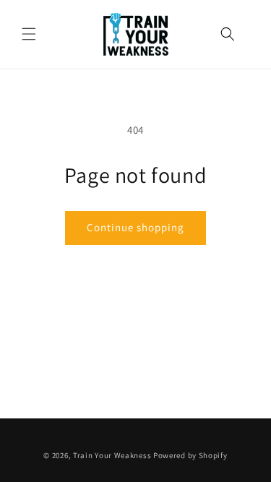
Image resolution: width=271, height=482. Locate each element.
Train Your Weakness (112, 455)
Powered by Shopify (190, 455)
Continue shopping (135, 227)
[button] (29, 34)
